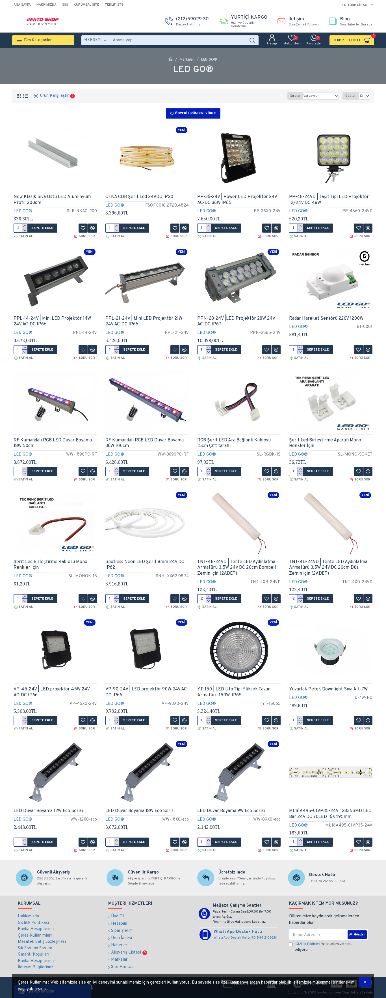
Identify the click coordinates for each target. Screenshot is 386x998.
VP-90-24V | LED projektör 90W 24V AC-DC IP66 (146, 692)
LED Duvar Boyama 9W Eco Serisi (231, 811)
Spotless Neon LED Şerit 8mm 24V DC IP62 (144, 565)
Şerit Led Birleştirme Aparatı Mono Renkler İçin (325, 443)
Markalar (187, 59)
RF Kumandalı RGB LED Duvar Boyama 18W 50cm (53, 443)
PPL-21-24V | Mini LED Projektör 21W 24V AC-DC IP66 (143, 321)
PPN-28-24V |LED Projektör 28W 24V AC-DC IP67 (236, 321)
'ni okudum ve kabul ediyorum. (324, 947)
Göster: (350, 96)
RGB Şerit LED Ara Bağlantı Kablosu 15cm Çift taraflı (234, 443)
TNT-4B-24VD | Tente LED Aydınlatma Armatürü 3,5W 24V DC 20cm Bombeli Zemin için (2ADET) (236, 568)
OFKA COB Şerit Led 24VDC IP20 (139, 197)
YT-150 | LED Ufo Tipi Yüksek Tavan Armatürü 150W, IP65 (233, 692)
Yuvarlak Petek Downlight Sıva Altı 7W (328, 689)
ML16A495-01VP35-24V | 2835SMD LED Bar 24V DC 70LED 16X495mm (330, 814)
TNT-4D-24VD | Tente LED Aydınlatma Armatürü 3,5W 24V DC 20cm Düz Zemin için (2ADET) (328, 568)
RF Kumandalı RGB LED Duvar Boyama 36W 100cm (144, 443)
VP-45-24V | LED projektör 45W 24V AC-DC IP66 (52, 692)
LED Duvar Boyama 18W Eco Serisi (140, 811)
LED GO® (23, 211)
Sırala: (295, 96)
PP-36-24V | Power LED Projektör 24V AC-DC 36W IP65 (237, 200)
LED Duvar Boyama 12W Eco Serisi (48, 811)
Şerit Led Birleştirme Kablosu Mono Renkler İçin (50, 565)
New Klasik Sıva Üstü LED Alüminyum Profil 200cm (52, 200)
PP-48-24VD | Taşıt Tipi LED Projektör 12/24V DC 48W (329, 200)
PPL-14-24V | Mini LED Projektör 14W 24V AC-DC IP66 (52, 321)
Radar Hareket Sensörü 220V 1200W (326, 318)
